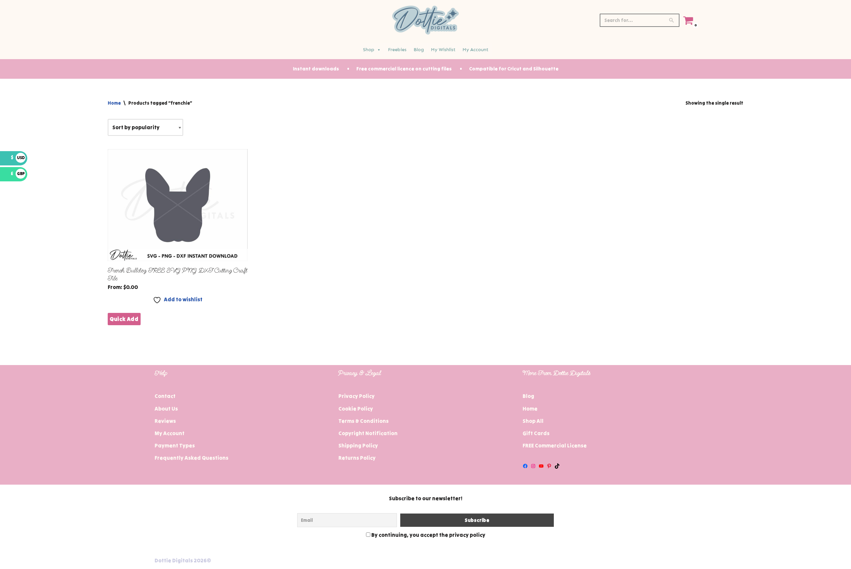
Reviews (165, 421)
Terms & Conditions (363, 421)
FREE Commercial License (555, 445)
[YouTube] (541, 466)
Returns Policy (357, 457)
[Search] (672, 20)
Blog (419, 49)
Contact (165, 396)
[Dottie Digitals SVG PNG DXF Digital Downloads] (425, 20)
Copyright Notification (368, 433)
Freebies (397, 49)
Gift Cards (536, 433)
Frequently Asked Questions (191, 457)
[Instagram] (533, 466)
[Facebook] (525, 466)
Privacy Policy (356, 396)
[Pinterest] (549, 466)
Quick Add (124, 319)
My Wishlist (443, 49)
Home (114, 103)
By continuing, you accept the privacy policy (427, 534)
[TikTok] (557, 466)
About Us (166, 408)
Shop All (533, 421)
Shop (368, 49)
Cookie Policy (355, 408)
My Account (475, 49)
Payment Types (175, 445)
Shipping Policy (358, 445)
